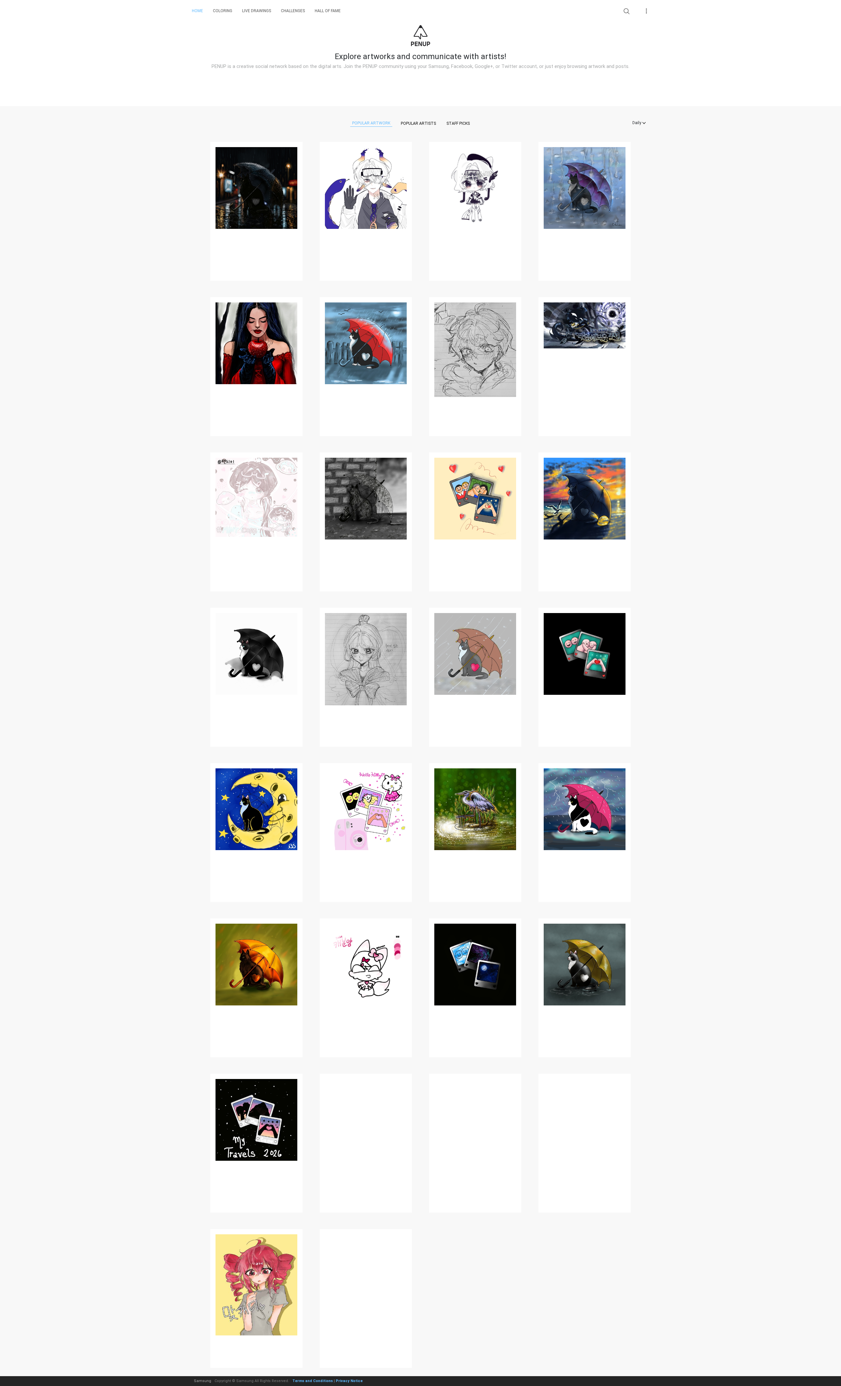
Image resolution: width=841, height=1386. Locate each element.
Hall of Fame (328, 11)
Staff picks (458, 123)
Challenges (293, 11)
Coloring (222, 11)
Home (197, 11)
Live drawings (256, 11)
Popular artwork (371, 123)
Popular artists (418, 123)
